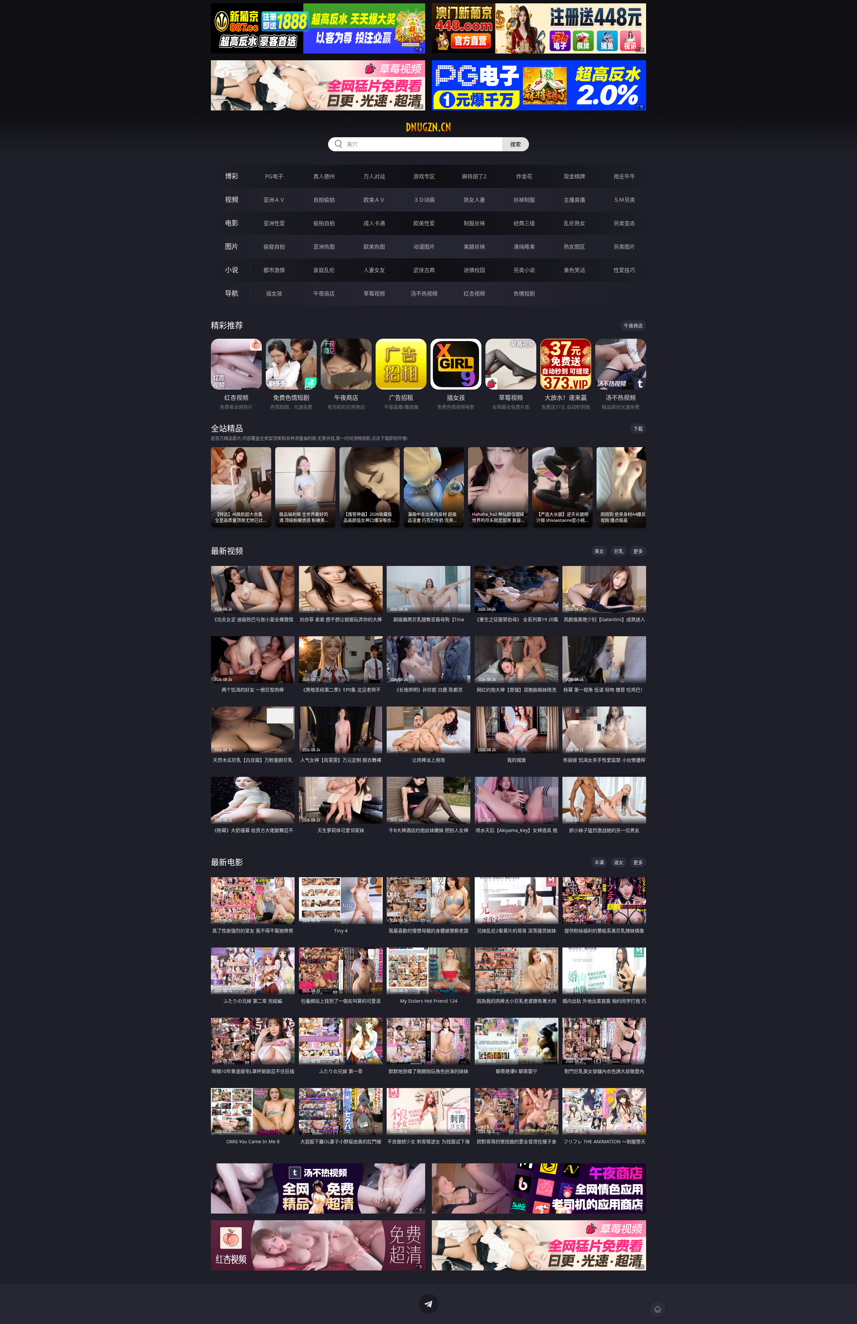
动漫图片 (424, 246)
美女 (599, 551)
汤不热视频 (424, 293)
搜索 (515, 144)
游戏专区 (424, 176)
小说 (231, 269)
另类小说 (524, 270)
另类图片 (624, 246)
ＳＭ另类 (624, 199)
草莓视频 (374, 293)
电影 (231, 223)
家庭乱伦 (324, 270)
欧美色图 (374, 246)
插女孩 (274, 293)
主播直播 (574, 199)
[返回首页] (657, 1309)
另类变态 (624, 223)
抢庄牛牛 (624, 176)
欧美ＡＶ (374, 199)
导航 (231, 293)
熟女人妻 (474, 199)
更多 (638, 551)
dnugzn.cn (428, 127)
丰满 (599, 862)
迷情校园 (474, 270)
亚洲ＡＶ (274, 199)
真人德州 (324, 176)
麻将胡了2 (474, 176)
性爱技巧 (624, 270)
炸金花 (524, 176)
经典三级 (524, 223)
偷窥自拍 (274, 246)
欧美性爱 (424, 223)
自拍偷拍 (324, 199)
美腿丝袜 (474, 246)
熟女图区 (574, 246)
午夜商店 (324, 293)
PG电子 (274, 176)
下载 (638, 428)
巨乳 (618, 551)
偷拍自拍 (324, 223)
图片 (231, 246)
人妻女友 (374, 270)
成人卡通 (374, 223)
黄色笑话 (574, 270)
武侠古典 (424, 270)
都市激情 (274, 270)
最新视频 (227, 550)
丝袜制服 (524, 199)
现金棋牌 (574, 176)
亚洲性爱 (274, 223)
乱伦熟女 (574, 223)
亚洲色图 (324, 246)
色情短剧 (524, 293)
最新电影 (227, 861)
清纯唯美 (524, 246)
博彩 (231, 176)
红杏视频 (474, 293)
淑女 (618, 862)
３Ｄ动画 (424, 199)
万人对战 (374, 176)
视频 (231, 199)
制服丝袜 (474, 223)
